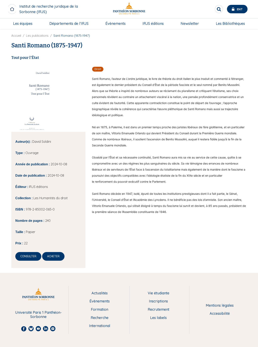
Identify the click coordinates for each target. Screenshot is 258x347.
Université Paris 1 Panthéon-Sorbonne (38, 315)
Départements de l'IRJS (68, 23)
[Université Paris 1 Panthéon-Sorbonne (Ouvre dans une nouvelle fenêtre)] (129, 9)
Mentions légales (220, 305)
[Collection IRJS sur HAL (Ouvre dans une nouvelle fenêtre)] (249, 58)
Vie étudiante (158, 293)
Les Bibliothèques (230, 23)
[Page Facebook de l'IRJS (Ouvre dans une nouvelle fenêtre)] (249, 33)
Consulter (28, 256)
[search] (219, 9)
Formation (99, 309)
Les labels (158, 318)
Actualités (100, 293)
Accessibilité (220, 314)
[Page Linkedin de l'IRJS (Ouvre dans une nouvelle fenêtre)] (249, 41)
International (99, 326)
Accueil (16, 36)
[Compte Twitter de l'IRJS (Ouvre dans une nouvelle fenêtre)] (249, 49)
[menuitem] (22, 23)
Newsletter (190, 23)
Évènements (115, 23)
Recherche (99, 318)
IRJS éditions (153, 23)
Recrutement (158, 309)
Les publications (37, 36)
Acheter (53, 256)
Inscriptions (158, 301)
